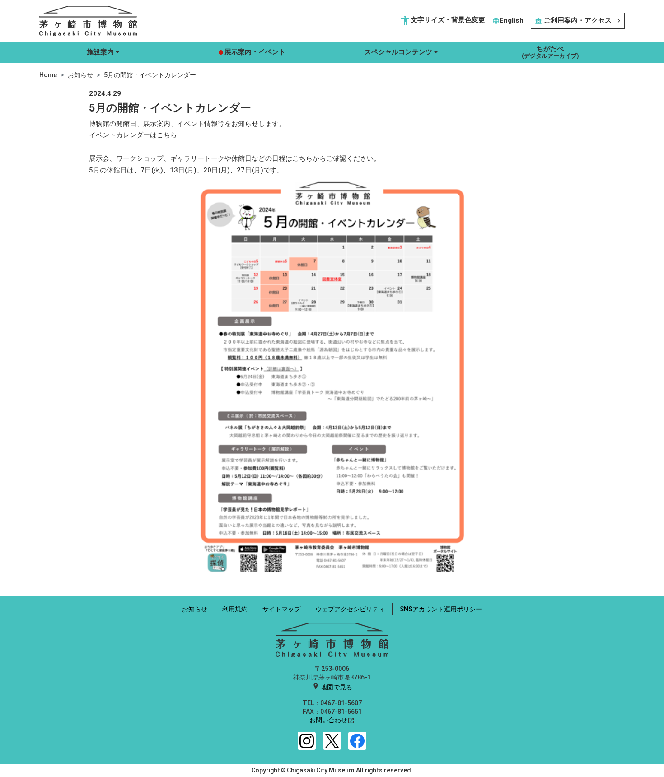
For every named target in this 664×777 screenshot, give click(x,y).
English (508, 20)
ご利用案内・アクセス (578, 20)
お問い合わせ (328, 720)
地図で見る (336, 687)
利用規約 (235, 609)
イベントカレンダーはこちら (133, 135)
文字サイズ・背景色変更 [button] (442, 20)
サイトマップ (281, 609)
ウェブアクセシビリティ (350, 609)
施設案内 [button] (100, 52)
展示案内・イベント (254, 52)
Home (48, 75)
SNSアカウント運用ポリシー (441, 609)
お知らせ (80, 75)
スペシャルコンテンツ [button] (398, 52)
